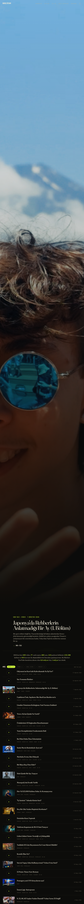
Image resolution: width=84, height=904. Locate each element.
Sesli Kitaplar (63, 3)
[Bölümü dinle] (8, 672)
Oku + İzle (17, 646)
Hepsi (11, 666)
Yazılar (46, 3)
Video (20, 666)
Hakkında (74, 3)
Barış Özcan (7, 3)
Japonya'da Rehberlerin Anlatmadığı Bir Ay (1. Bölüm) (41, 625)
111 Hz (54, 3)
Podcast (41, 666)
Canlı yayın (30, 666)
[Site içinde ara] (80, 3)
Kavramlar (38, 3)
